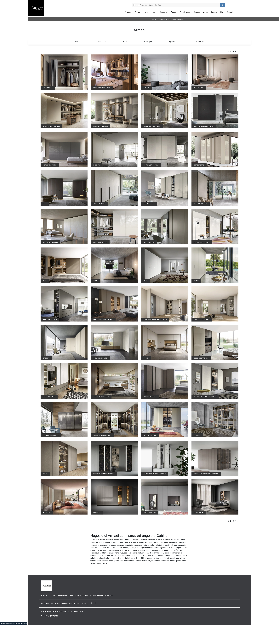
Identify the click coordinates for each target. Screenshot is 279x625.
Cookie (9, 623)
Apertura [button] (172, 41)
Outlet (205, 12)
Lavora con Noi (217, 12)
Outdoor (197, 12)
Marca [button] (77, 41)
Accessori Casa (81, 595)
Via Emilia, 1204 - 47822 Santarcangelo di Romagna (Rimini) (64, 603)
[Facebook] (92, 603)
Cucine (137, 12)
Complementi (185, 12)
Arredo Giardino (96, 595)
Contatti (230, 12)
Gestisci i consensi (20, 623)
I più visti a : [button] (199, 41)
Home (154, 19)
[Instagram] (96, 603)
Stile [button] (125, 41)
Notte (154, 12)
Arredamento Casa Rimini (167, 19)
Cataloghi (109, 595)
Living (146, 12)
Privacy (3, 623)
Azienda (128, 12)
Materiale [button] (101, 41)
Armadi (180, 19)
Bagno (173, 12)
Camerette (164, 12)
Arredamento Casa (65, 595)
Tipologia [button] (148, 41)
